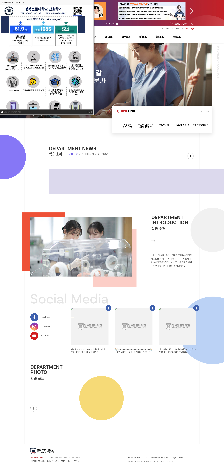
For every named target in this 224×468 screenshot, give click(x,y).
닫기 (90, 112)
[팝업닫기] (192, 24)
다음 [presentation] (192, 11)
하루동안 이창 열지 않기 (12, 112)
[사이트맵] (191, 37)
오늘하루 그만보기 (180, 24)
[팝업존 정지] (117, 24)
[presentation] (202, 111)
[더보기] (190, 156)
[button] (107, 24)
